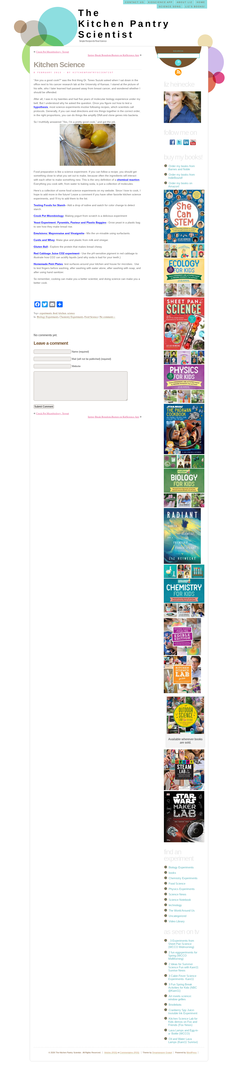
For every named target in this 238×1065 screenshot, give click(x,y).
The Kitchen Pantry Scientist (124, 24)
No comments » (107, 316)
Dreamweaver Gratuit (162, 1052)
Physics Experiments (182, 889)
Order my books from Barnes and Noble (181, 167)
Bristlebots (175, 1004)
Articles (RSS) (110, 1052)
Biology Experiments (48, 316)
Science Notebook (180, 899)
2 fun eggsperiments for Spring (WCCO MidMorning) (182, 955)
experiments (46, 313)
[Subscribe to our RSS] (178, 72)
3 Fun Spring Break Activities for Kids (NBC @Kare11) (182, 987)
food (55, 313)
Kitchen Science (59, 65)
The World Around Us (182, 910)
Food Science (91, 316)
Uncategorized (177, 915)
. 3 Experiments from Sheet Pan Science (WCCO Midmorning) (181, 944)
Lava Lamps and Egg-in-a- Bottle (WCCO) (183, 1032)
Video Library (177, 921)
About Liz (184, 2)
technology (175, 905)
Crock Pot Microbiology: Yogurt (52, 51)
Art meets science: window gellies (180, 997)
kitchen (62, 313)
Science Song (170, 6)
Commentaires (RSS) (129, 1052)
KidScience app (160, 2)
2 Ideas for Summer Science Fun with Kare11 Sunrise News (183, 967)
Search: (178, 51)
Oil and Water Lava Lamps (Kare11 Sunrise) (183, 1040)
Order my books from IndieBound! (181, 176)
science (71, 313)
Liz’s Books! (195, 6)
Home (201, 2)
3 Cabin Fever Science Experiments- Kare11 (182, 977)
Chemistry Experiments (71, 316)
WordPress (191, 1052)
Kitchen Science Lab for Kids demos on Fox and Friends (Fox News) (182, 1021)
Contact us (134, 2)
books (172, 872)
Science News (177, 894)
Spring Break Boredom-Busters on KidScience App (113, 55)
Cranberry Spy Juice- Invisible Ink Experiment (182, 1011)
